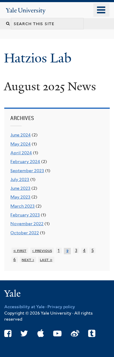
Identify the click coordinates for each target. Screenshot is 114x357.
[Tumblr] (91, 333)
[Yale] (13, 294)
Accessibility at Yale (24, 306)
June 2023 (20, 188)
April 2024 (21, 152)
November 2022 (26, 223)
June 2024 (20, 134)
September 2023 (27, 170)
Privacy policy (61, 306)
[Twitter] (24, 333)
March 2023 (22, 206)
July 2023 (19, 179)
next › (28, 259)
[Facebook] (7, 333)
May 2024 (20, 144)
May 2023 (20, 197)
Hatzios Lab (39, 58)
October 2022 (24, 232)
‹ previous (42, 250)
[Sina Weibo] (75, 333)
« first (19, 250)
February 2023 (25, 214)
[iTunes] (40, 333)
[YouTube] (57, 333)
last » (46, 259)
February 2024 (25, 161)
